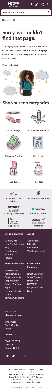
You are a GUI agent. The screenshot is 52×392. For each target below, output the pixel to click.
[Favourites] (43, 5)
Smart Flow (32, 280)
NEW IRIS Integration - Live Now (35, 287)
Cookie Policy (11, 270)
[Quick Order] (37, 5)
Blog (7, 247)
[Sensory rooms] (13, 208)
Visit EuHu (32, 247)
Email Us (9, 344)
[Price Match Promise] (38, 194)
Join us (8, 328)
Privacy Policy (21, 387)
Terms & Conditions (14, 297)
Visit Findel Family (36, 250)
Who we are (10, 321)
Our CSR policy (12, 325)
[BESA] (38, 221)
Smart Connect (34, 277)
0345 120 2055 (12, 341)
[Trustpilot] (38, 208)
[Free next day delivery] (13, 193)
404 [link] (13, 20)
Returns (8, 257)
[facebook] (19, 356)
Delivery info (11, 240)
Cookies (12, 387)
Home (5, 20)
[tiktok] (13, 356)
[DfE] (13, 221)
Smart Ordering (35, 273)
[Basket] (48, 5)
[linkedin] (25, 356)
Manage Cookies (13, 273)
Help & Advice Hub (14, 244)
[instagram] (7, 356)
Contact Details (12, 348)
